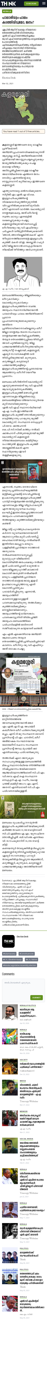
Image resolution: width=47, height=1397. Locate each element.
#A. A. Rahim (31, 959)
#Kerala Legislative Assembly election (19, 965)
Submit (37, 997)
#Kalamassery (9, 953)
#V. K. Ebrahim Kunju (12, 959)
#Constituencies (27, 953)
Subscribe (31, 4)
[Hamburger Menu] (44, 3)
